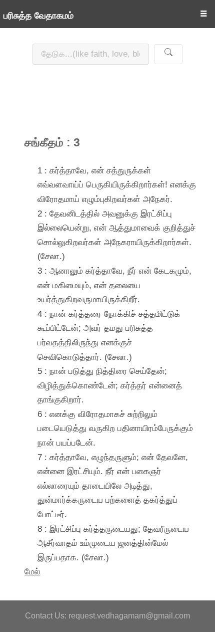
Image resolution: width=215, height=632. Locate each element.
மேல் (32, 571)
